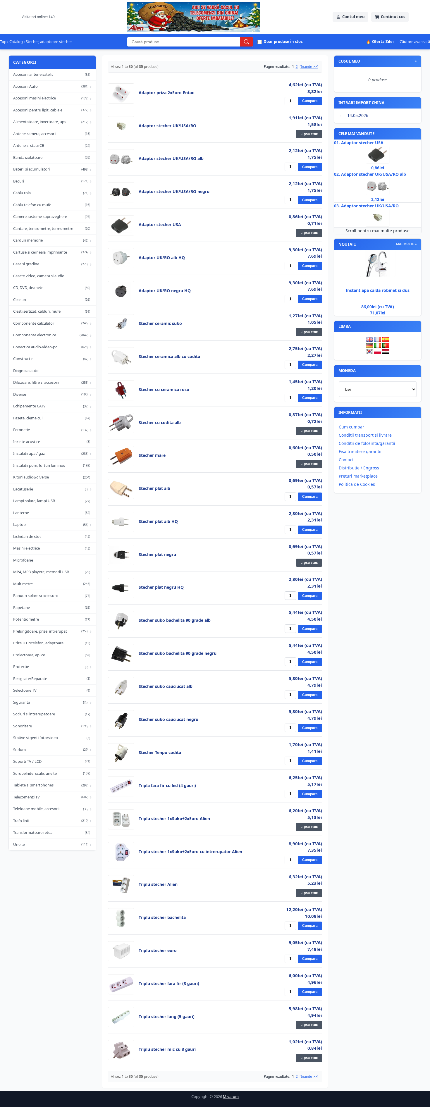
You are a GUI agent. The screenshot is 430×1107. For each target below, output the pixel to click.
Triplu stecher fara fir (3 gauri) (169, 983)
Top (3, 41)
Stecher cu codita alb (160, 422)
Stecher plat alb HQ (158, 521)
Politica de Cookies (357, 484)
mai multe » (406, 244)
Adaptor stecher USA (160, 224)
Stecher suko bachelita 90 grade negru (177, 653)
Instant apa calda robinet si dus (378, 290)
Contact (346, 459)
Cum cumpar (351, 427)
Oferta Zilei (380, 41)
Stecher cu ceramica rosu (164, 389)
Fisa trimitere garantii (360, 451)
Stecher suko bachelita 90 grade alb (175, 620)
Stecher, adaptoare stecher (49, 41)
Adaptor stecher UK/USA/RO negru (174, 191)
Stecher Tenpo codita (160, 752)
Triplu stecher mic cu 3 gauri (167, 1049)
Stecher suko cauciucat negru (168, 719)
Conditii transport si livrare (365, 435)
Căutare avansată (415, 41)
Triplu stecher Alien (158, 884)
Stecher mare (152, 455)
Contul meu (353, 16)
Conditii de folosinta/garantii (367, 443)
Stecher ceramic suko (160, 323)
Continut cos (393, 16)
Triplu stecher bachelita (162, 917)
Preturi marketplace (358, 476)
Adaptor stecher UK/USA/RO (167, 125)
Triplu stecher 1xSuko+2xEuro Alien (174, 818)
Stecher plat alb (154, 488)
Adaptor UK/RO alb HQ (162, 257)
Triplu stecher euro (158, 950)
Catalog (16, 41)
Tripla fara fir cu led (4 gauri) (167, 785)
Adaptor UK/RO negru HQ (165, 290)
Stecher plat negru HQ (161, 587)
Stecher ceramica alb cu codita (169, 356)
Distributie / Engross (359, 468)
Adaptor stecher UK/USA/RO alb (171, 158)
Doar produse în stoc (283, 41)
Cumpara (310, 101)
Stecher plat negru (157, 554)
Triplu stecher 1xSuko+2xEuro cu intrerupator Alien (190, 851)
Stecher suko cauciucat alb (165, 686)
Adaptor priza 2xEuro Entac (166, 92)
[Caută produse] (246, 42)
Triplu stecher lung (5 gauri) (167, 1016)
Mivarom (231, 1096)
